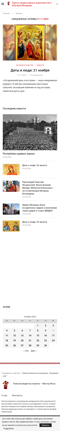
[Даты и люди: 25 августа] (11, 226)
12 (14, 335)
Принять (46, 425)
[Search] (57, 4)
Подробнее (8, 428)
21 (30, 340)
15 (38, 335)
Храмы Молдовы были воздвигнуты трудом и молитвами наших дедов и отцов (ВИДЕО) (39, 208)
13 (22, 335)
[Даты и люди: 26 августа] (11, 169)
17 (53, 335)
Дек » (34, 350)
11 (6, 335)
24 (53, 340)
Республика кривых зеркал (19, 153)
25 (6, 345)
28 (30, 345)
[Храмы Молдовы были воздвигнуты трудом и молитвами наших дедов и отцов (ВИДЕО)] (11, 209)
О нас (4, 395)
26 (14, 345)
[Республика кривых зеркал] (30, 132)
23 (45, 340)
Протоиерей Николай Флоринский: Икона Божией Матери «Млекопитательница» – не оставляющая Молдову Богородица (38, 188)
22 (38, 340)
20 (22, 340)
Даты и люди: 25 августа (34, 222)
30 (45, 345)
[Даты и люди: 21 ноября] (30, 43)
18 (6, 340)
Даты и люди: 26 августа (34, 165)
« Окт (26, 350)
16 (45, 335)
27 (22, 345)
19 (14, 340)
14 (30, 335)
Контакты (17, 395)
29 (38, 345)
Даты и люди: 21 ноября (30, 70)
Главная (6, 13)
